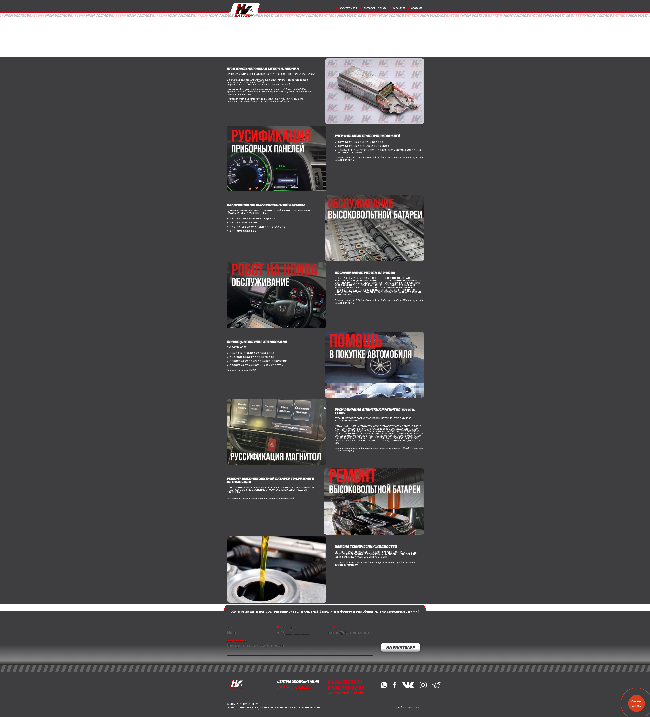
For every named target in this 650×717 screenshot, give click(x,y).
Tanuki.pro (418, 707)
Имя (229, 627)
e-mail (331, 627)
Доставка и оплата (374, 8)
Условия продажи (268, 709)
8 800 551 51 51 (345, 682)
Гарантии (399, 8)
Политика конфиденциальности (242, 709)
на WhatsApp (400, 647)
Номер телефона (286, 627)
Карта (283, 686)
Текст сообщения (237, 640)
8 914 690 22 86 (346, 688)
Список (303, 686)
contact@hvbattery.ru (346, 692)
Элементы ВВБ (348, 8)
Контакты (417, 8)
